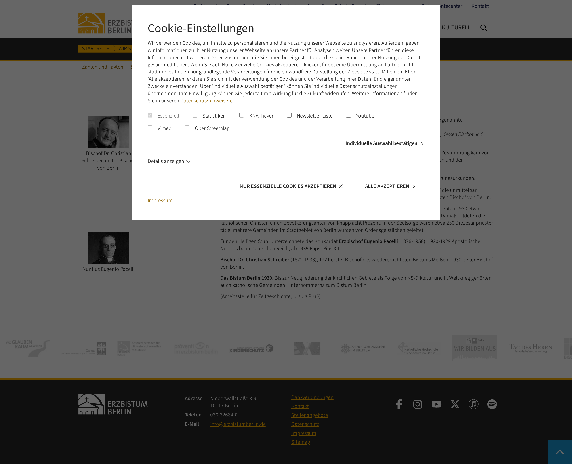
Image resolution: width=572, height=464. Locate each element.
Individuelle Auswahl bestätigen (381, 143)
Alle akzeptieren (387, 186)
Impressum (160, 200)
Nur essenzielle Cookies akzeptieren (288, 186)
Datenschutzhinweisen (205, 101)
